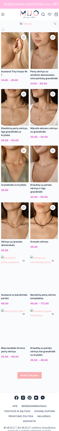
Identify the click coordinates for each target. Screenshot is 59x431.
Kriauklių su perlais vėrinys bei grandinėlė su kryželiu (42, 351)
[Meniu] (2, 14)
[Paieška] (43, 14)
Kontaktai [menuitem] (29, 421)
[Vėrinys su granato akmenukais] (15, 220)
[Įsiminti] (23, 37)
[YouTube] (36, 398)
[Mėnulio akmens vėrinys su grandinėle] (44, 107)
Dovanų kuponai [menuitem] (44, 411)
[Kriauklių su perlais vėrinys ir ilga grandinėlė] (44, 164)
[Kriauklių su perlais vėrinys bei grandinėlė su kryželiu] (44, 327)
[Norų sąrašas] (49, 14)
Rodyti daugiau (30, 375)
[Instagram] (23, 398)
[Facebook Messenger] (43, 398)
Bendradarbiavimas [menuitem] (34, 406)
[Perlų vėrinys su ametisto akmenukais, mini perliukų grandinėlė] (44, 50)
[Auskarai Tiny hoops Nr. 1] (15, 50)
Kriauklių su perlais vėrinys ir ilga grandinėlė (41, 188)
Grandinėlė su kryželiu (13, 184)
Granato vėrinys (39, 241)
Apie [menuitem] (15, 406)
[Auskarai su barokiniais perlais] (15, 274)
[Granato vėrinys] (44, 220)
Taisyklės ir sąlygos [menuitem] (17, 411)
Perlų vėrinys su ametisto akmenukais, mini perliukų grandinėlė (44, 75)
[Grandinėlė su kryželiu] (15, 164)
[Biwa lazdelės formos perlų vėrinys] (15, 327)
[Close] (56, 3)
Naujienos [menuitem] (43, 416)
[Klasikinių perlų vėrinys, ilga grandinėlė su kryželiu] (15, 107)
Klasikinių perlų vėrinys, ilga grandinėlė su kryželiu (14, 131)
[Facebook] (16, 398)
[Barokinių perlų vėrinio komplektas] (44, 274)
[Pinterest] (30, 398)
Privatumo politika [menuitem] (21, 416)
